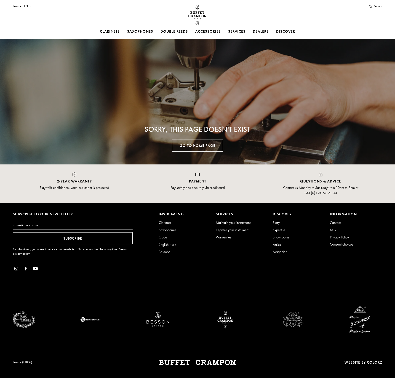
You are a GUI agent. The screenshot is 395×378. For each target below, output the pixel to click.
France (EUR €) (22, 362)
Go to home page (197, 145)
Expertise (279, 230)
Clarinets (110, 31)
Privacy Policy (339, 237)
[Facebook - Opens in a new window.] (25, 269)
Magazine (280, 252)
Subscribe (72, 238)
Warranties (223, 237)
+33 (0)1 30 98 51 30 (320, 193)
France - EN (20, 6)
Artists (277, 244)
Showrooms (281, 237)
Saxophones (140, 31)
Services (237, 31)
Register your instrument (232, 230)
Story (276, 222)
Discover (285, 31)
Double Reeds (174, 31)
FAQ (333, 230)
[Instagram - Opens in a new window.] (16, 269)
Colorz (374, 362)
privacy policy (21, 254)
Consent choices (341, 244)
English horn (167, 244)
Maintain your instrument (233, 222)
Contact (335, 222)
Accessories (208, 31)
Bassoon (165, 252)
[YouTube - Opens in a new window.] (35, 269)
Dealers (261, 31)
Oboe (163, 237)
